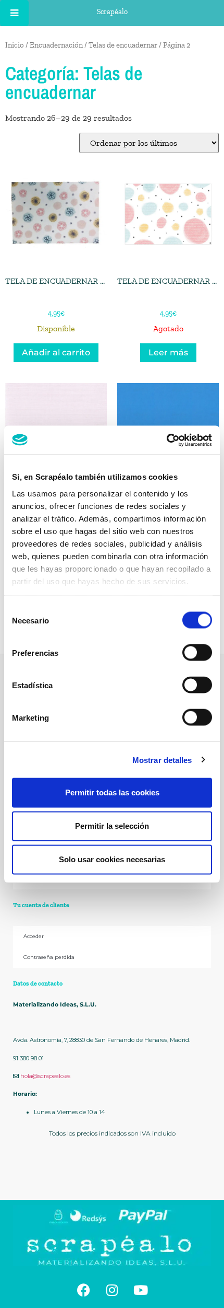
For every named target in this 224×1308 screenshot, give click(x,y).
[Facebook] (83, 1290)
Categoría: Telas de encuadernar (73, 83)
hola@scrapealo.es (45, 1076)
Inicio (14, 45)
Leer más (168, 352)
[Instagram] (112, 1290)
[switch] (197, 652)
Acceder (33, 936)
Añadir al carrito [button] (56, 352)
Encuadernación (56, 45)
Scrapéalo (112, 11)
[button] (112, 1175)
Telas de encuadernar (123, 45)
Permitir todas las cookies (112, 792)
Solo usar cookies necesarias (112, 859)
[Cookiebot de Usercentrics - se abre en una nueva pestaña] (166, 440)
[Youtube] (141, 1290)
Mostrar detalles (162, 759)
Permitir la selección (112, 825)
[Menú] (14, 13)
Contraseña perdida (48, 957)
